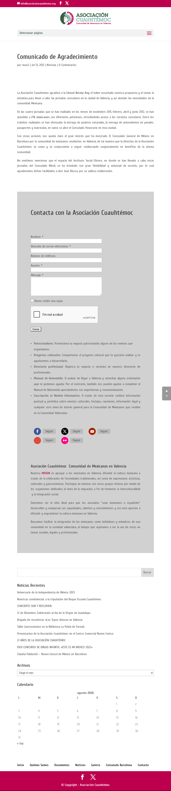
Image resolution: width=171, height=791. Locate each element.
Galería (95, 765)
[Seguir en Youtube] (92, 431)
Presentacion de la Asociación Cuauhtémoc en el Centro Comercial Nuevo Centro (65, 633)
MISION (46, 473)
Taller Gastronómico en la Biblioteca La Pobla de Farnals (51, 627)
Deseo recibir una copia (49, 301)
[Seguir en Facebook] (37, 431)
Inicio (20, 765)
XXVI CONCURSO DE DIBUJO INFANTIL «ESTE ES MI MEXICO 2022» (54, 647)
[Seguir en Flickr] (64, 440)
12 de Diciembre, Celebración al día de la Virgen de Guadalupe (53, 613)
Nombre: (37, 237)
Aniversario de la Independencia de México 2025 (46, 592)
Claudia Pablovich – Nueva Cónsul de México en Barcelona (52, 654)
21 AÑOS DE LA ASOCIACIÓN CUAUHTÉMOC (41, 640)
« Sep (20, 743)
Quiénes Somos (39, 765)
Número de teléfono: (43, 256)
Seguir (49, 431)
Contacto (143, 765)
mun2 (25, 65)
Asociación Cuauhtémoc (95, 785)
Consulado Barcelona (119, 765)
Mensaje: (37, 275)
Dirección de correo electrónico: (51, 246)
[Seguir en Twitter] (64, 431)
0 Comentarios (67, 65)
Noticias (51, 65)
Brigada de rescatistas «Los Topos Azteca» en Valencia (49, 620)
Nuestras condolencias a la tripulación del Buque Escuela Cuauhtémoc (59, 599)
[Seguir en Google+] (37, 440)
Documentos (61, 765)
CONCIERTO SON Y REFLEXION (34, 606)
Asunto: (36, 265)
